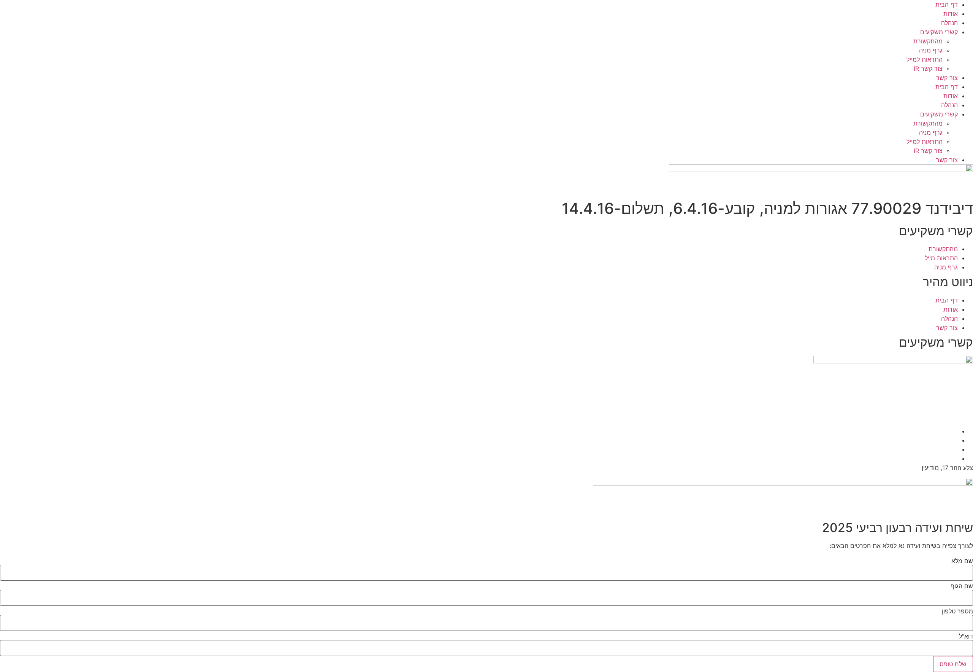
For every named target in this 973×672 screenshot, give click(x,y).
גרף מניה (931, 50)
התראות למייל (924, 59)
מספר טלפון (957, 611)
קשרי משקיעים (939, 32)
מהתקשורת (928, 41)
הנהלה (949, 23)
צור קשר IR (928, 68)
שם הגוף (962, 586)
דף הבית (946, 4)
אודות (950, 14)
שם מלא (962, 561)
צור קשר (947, 77)
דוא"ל (966, 636)
